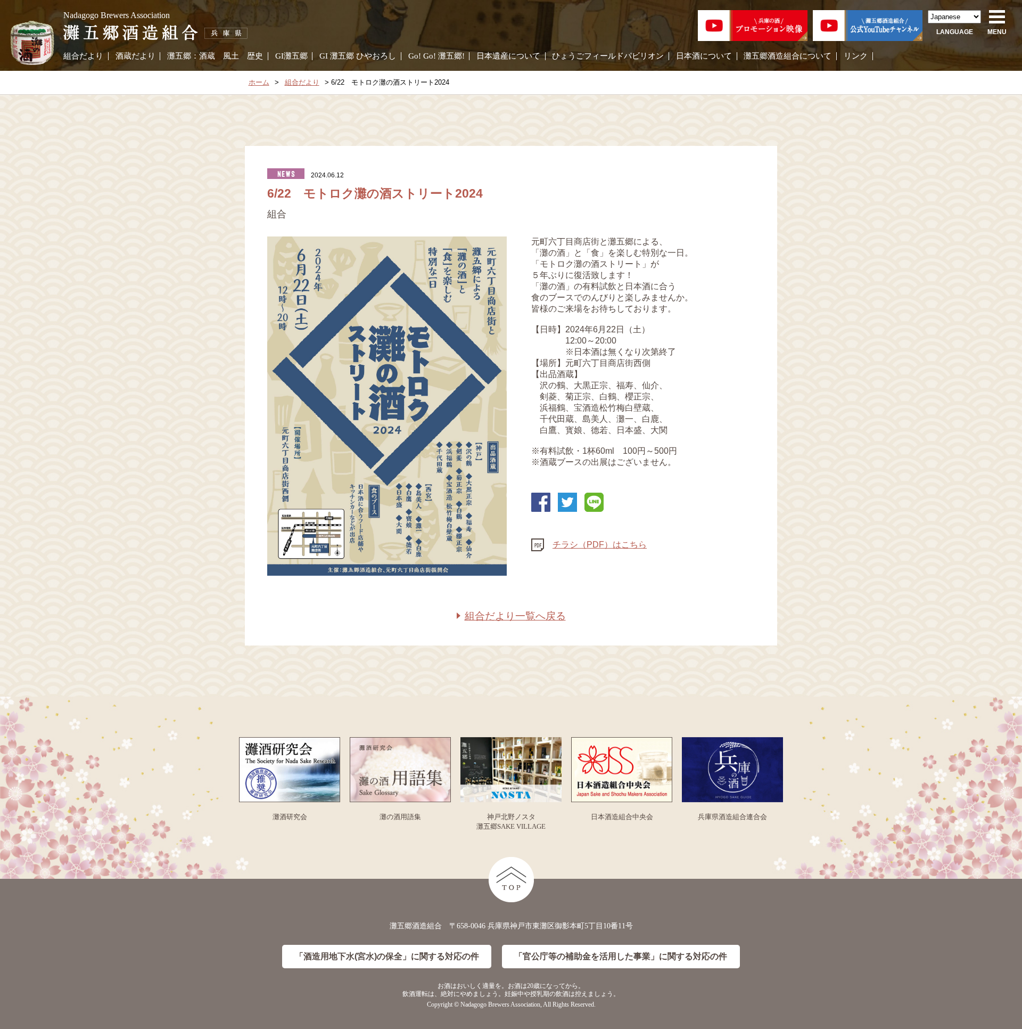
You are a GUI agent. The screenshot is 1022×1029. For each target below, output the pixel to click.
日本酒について (704, 56)
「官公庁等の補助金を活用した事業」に (620, 956)
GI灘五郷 (291, 56)
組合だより (83, 56)
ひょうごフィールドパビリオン (608, 56)
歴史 (255, 56)
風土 (231, 56)
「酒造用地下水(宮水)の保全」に (387, 956)
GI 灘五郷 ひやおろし (357, 56)
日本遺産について (508, 56)
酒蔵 (207, 56)
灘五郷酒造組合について (787, 56)
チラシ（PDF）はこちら (600, 544)
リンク (856, 56)
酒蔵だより (135, 56)
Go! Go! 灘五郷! (436, 56)
